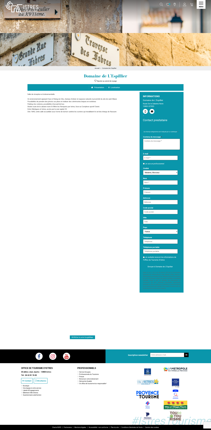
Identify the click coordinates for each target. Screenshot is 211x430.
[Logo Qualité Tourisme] (175, 393)
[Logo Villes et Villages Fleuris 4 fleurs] (175, 404)
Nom (145, 178)
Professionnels (86, 368)
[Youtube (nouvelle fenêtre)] (66, 356)
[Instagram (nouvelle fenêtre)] (52, 356)
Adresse (146, 198)
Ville (145, 218)
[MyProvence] (147, 393)
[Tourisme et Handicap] (147, 371)
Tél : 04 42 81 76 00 (29, 375)
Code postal (148, 208)
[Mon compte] (185, 4)
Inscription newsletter (138, 355)
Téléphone (147, 237)
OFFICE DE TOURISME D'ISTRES (37, 368)
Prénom (146, 188)
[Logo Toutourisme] (175, 415)
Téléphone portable (151, 247)
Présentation (99, 87)
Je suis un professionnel (154, 164)
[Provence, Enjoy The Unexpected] (148, 415)
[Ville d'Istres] (147, 381)
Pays (145, 227)
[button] (191, 4)
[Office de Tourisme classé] (175, 382)
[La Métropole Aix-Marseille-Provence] (175, 369)
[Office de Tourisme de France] (147, 404)
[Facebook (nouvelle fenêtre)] (39, 356)
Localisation (115, 87)
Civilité (146, 168)
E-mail (146, 154)
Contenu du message (152, 137)
